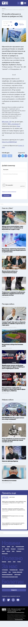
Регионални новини (20, 546)
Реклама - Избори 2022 (17, 572)
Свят (13, 546)
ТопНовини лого (5, 3)
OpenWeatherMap (19, 619)
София (3, 551)
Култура (8, 551)
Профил (19, 561)
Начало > (4, 8)
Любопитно (18, 551)
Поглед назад (5, 553)
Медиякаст (13, 548)
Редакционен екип (14, 569)
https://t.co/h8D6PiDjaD (9, 142)
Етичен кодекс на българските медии (10, 576)
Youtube (18, 600)
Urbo (10, 572)
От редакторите (21, 548)
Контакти (21, 569)
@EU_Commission (13, 124)
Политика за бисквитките (7, 574)
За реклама (4, 572)
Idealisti (8, 546)
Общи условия (17, 574)
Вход (22, 3)
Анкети (9, 561)
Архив (14, 561)
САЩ (10, 156)
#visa (18, 126)
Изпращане (7, 195)
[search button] (18, 3)
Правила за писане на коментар (9, 191)
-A (11, 25)
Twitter (8, 600)
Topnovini (4, 609)
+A (8, 25)
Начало (3, 546)
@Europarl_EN (6, 122)
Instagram (13, 600)
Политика (7, 548)
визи (4, 156)
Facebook (4, 600)
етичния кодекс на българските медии (15, 612)
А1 (2, 548)
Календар (4, 561)
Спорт (13, 551)
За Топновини (5, 569)
